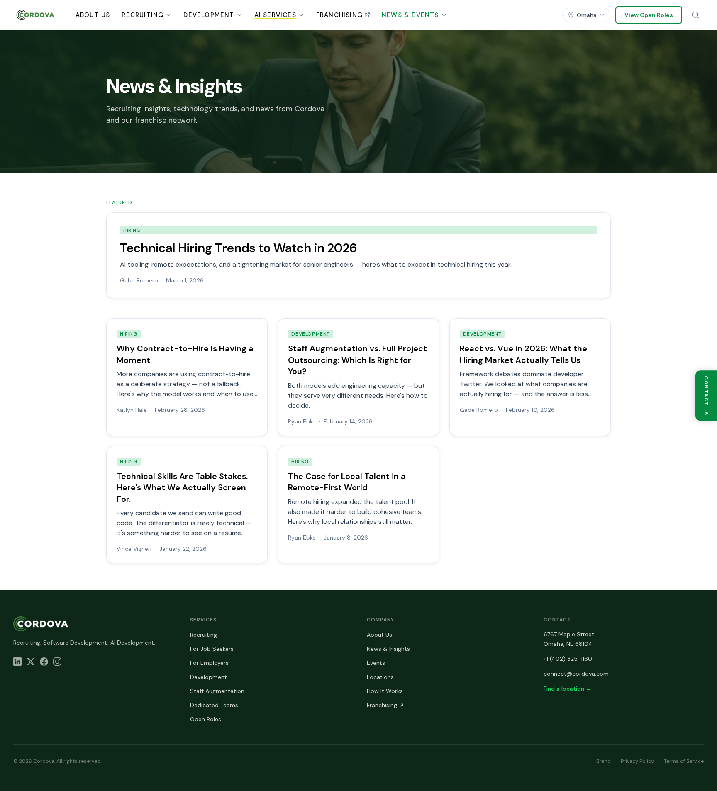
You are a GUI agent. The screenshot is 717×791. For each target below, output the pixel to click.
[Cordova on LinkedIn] (17, 661)
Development (208, 15)
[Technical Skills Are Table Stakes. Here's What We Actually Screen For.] (187, 504)
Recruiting (142, 15)
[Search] (695, 15)
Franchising (339, 15)
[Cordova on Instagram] (57, 661)
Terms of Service (684, 761)
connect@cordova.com (576, 673)
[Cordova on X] (31, 661)
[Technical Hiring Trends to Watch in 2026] (358, 255)
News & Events (410, 15)
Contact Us (706, 395)
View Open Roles (648, 15)
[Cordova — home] (35, 15)
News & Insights (388, 648)
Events (376, 663)
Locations (380, 677)
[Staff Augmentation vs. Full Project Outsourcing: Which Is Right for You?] (358, 377)
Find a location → (568, 688)
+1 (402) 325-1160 (568, 658)
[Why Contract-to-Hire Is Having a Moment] (187, 377)
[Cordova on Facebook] (44, 661)
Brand (603, 761)
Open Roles (205, 719)
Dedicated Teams (214, 705)
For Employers (209, 663)
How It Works (385, 691)
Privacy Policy (637, 761)
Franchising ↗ (385, 705)
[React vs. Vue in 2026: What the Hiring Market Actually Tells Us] (530, 377)
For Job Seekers (212, 648)
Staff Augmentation (217, 691)
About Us (93, 15)
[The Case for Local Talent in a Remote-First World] (358, 504)
